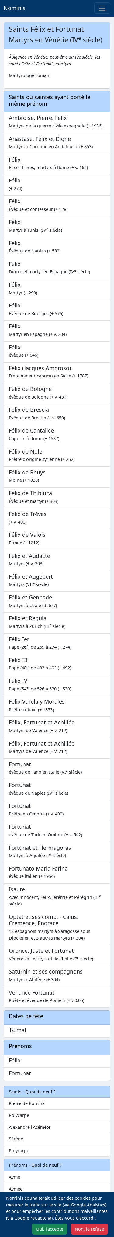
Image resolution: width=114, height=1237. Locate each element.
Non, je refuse (89, 1229)
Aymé (14, 1177)
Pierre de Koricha (27, 1103)
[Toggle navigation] (102, 8)
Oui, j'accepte (49, 1229)
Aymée (15, 1189)
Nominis (15, 8)
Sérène (16, 1139)
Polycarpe (19, 1115)
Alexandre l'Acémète (29, 1127)
